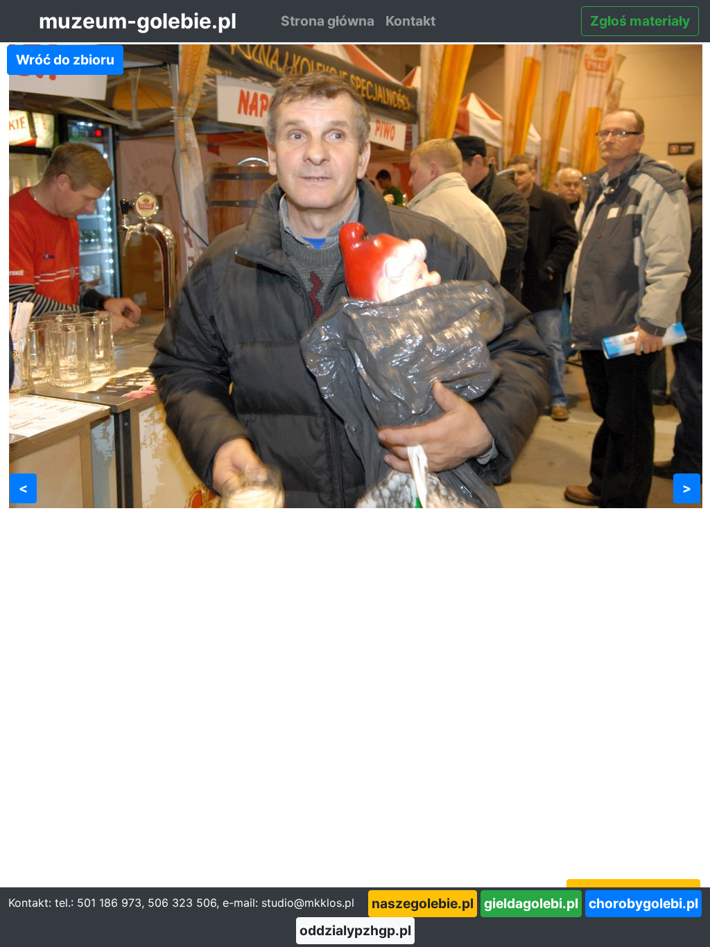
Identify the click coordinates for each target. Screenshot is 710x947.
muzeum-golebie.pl (137, 20)
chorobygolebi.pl (643, 903)
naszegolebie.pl (423, 903)
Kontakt (410, 20)
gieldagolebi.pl (531, 903)
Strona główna (327, 20)
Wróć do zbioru (65, 59)
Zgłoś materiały (640, 20)
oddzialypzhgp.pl (355, 930)
